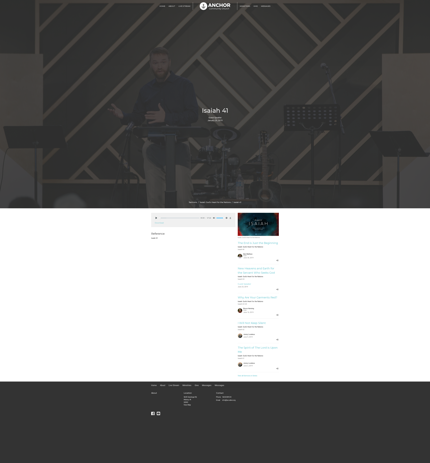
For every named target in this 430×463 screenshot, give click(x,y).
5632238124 (226, 397)
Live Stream (184, 6)
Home (162, 6)
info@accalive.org (228, 400)
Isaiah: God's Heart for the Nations (215, 202)
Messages (265, 6)
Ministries (245, 6)
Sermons (193, 202)
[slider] (179, 218)
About (172, 6)
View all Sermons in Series (247, 376)
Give (256, 6)
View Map (187, 405)
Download (159, 223)
